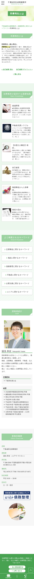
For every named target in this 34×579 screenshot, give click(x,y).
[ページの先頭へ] (30, 570)
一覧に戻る (17, 74)
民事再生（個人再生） (10, 44)
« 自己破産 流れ (7, 69)
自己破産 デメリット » (24, 69)
